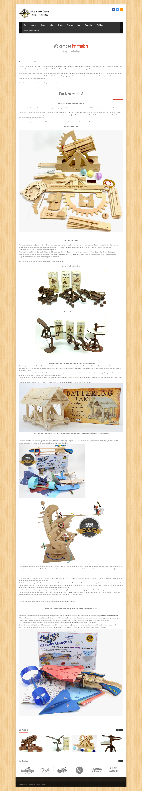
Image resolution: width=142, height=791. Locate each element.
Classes (42, 25)
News (78, 25)
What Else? (100, 25)
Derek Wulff (37, 66)
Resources (70, 25)
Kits (25, 25)
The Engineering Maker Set (31, 30)
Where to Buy (89, 25)
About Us (33, 25)
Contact (60, 25)
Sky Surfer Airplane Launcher (107, 615)
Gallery (51, 25)
